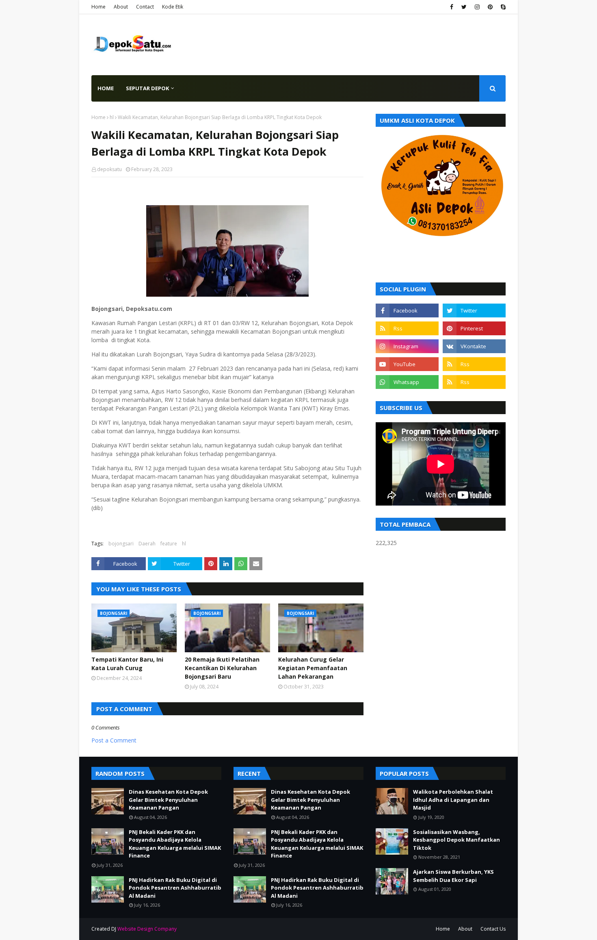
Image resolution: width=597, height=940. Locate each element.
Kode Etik (172, 6)
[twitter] (464, 7)
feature (168, 543)
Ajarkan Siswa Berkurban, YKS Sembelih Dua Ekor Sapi (453, 876)
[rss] (407, 328)
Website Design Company (147, 928)
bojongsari (121, 543)
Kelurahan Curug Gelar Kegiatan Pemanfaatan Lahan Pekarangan (312, 668)
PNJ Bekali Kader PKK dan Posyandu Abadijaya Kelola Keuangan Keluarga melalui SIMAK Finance (175, 844)
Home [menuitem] (105, 88)
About (121, 6)
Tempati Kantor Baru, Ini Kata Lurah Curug (127, 664)
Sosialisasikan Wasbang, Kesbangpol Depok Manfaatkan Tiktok (456, 839)
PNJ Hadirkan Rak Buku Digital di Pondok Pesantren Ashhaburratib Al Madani (175, 887)
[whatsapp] (407, 382)
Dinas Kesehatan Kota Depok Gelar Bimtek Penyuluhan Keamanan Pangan (168, 799)
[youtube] (407, 364)
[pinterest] (490, 7)
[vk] (474, 346)
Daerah (147, 543)
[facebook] (451, 7)
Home (98, 6)
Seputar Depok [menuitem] (147, 88)
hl (112, 117)
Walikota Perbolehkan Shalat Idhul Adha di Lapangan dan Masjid (453, 799)
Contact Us (493, 928)
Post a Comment (113, 740)
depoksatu (109, 169)
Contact (145, 6)
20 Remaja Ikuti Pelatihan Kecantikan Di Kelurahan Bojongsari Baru (222, 668)
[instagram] (477, 7)
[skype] (502, 7)
